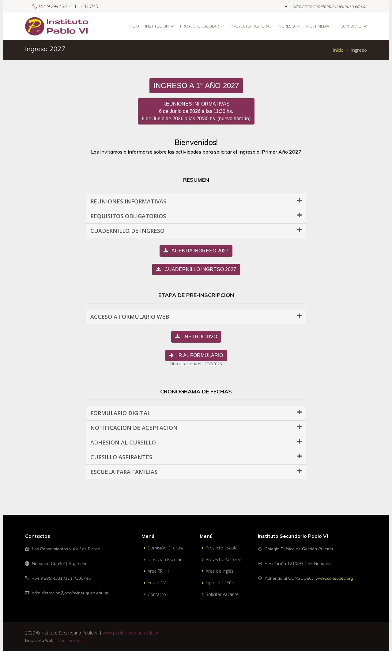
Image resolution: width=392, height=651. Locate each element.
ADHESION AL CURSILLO (123, 442)
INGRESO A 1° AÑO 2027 (196, 85)
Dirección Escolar (165, 559)
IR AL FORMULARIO (198, 355)
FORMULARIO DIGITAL (120, 413)
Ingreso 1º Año (220, 583)
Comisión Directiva (166, 548)
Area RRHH (158, 571)
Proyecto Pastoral (251, 26)
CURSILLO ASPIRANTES (121, 457)
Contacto (157, 594)
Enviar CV (157, 583)
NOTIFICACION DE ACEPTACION (134, 427)
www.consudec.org (334, 578)
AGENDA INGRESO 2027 (198, 250)
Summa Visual (70, 640)
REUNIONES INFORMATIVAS (128, 201)
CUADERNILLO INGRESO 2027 (198, 269)
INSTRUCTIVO (198, 336)
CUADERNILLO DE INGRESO (127, 230)
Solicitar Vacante (222, 594)
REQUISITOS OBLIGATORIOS (128, 216)
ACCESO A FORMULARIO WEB (129, 316)
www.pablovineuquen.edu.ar (130, 633)
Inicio (133, 26)
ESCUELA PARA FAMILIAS (123, 471)
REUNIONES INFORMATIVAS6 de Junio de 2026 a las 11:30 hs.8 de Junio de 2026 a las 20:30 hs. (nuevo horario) (196, 111)
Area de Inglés (219, 571)
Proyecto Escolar (222, 548)
